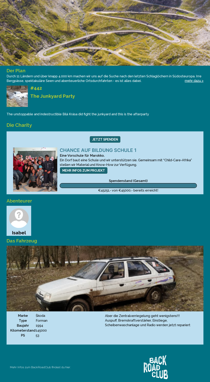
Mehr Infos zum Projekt (83, 170)
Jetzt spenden (105, 139)
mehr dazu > (194, 81)
